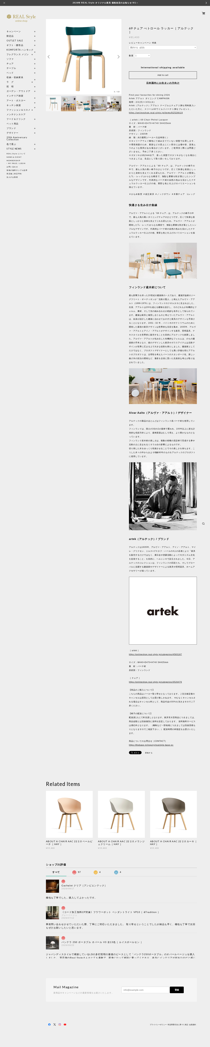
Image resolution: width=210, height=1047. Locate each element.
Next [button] (118, 56)
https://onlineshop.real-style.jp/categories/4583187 (155, 654)
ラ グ (10, 82)
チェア (11, 64)
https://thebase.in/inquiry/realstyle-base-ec (151, 745)
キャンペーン (14, 31)
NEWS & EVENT (14, 157)
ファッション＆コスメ (19, 110)
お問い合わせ (12, 167)
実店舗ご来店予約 (14, 174)
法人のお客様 (12, 177)
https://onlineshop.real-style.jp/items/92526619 (156, 113)
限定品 (10, 36)
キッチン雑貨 (21, 105)
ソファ (16, 59)
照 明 (10, 86)
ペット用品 (13, 124)
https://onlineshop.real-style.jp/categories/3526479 (155, 682)
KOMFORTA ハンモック (20, 50)
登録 (177, 990)
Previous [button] (49, 56)
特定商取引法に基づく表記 (178, 1025)
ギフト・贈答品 (15, 45)
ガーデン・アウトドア (19, 91)
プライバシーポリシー (158, 1025)
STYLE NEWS (14, 149)
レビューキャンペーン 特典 (143, 43)
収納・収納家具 (21, 77)
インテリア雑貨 (21, 96)
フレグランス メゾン (18, 54)
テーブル (11, 68)
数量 (131, 55)
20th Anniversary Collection (17, 138)
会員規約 (192, 1025)
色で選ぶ (11, 144)
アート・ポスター (21, 100)
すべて (56, 872)
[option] (83, 57)
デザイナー (13, 133)
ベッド (10, 73)
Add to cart (163, 75)
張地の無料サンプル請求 (17, 170)
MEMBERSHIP (13, 160)
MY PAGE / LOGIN (17, 163)
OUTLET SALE (15, 41)
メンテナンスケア (16, 114)
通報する (149, 753)
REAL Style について (16, 154)
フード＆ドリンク (16, 119)
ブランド (11, 128)
